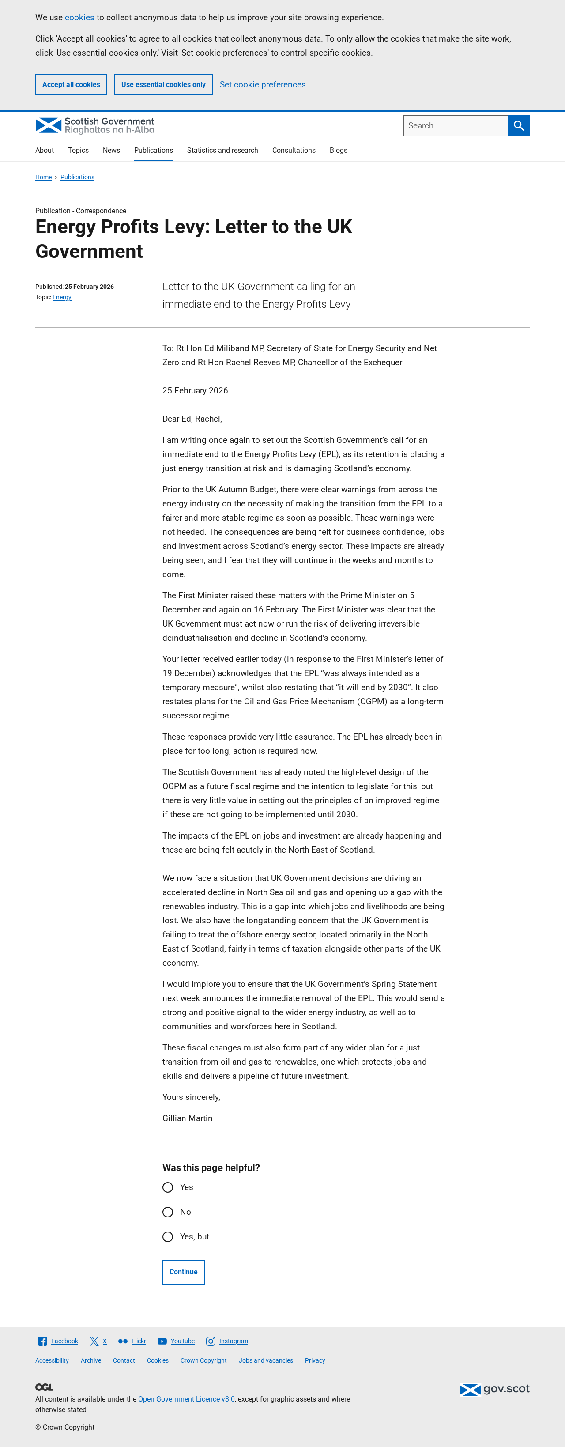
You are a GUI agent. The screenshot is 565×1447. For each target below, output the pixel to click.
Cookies (158, 1360)
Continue (184, 1272)
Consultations (294, 150)
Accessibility (52, 1360)
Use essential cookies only (163, 84)
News (111, 150)
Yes (186, 1187)
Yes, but (194, 1237)
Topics (78, 150)
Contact (124, 1360)
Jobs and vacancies (266, 1360)
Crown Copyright (204, 1360)
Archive (91, 1360)
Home (43, 177)
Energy (62, 297)
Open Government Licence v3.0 (186, 1399)
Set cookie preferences (263, 84)
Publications (153, 150)
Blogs (338, 150)
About (44, 150)
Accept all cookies (71, 84)
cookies (79, 17)
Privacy (315, 1360)
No (185, 1212)
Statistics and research (222, 150)
